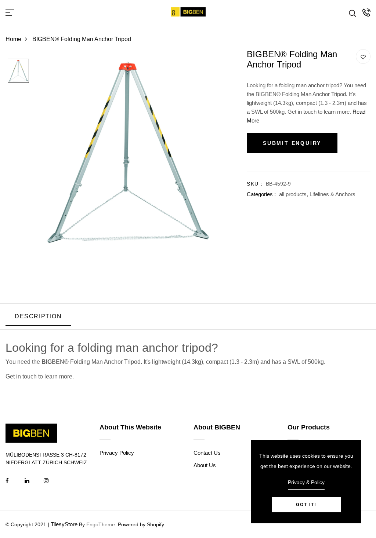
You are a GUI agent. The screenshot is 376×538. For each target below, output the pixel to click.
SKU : (255, 184)
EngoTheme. (101, 524)
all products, (294, 194)
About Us (205, 465)
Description (38, 316)
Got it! (306, 504)
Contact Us (207, 453)
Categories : (261, 194)
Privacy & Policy (306, 482)
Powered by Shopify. (140, 524)
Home (13, 39)
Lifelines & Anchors (332, 194)
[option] (18, 71)
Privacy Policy (117, 453)
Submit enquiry (292, 143)
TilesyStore (64, 524)
